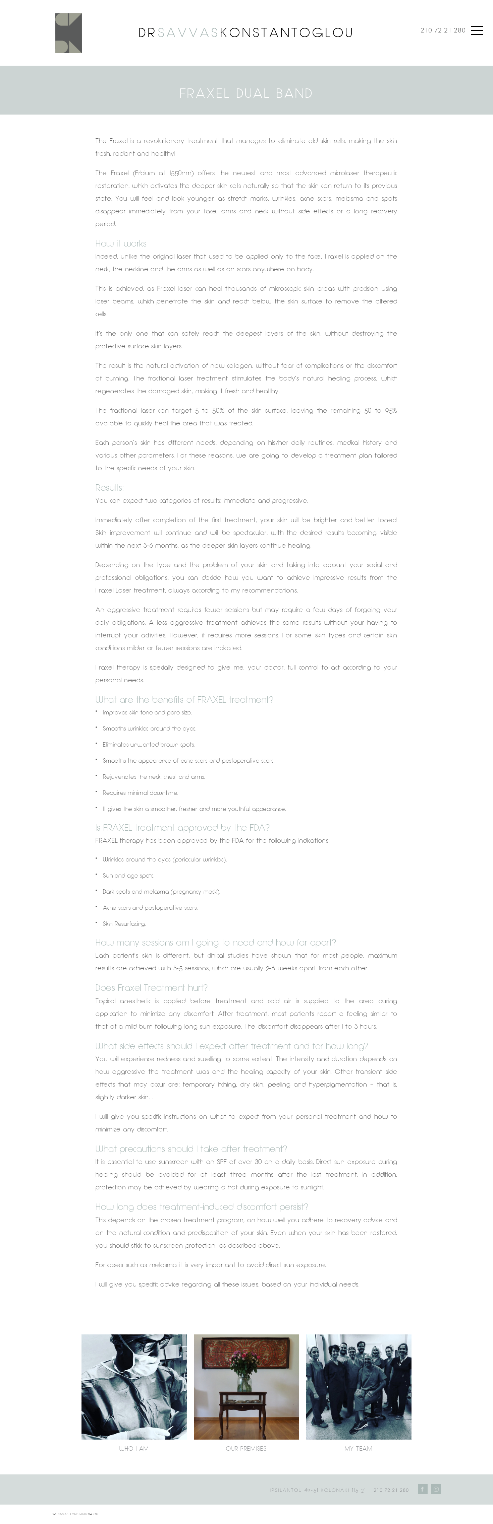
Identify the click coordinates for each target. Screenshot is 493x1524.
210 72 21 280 (443, 30)
